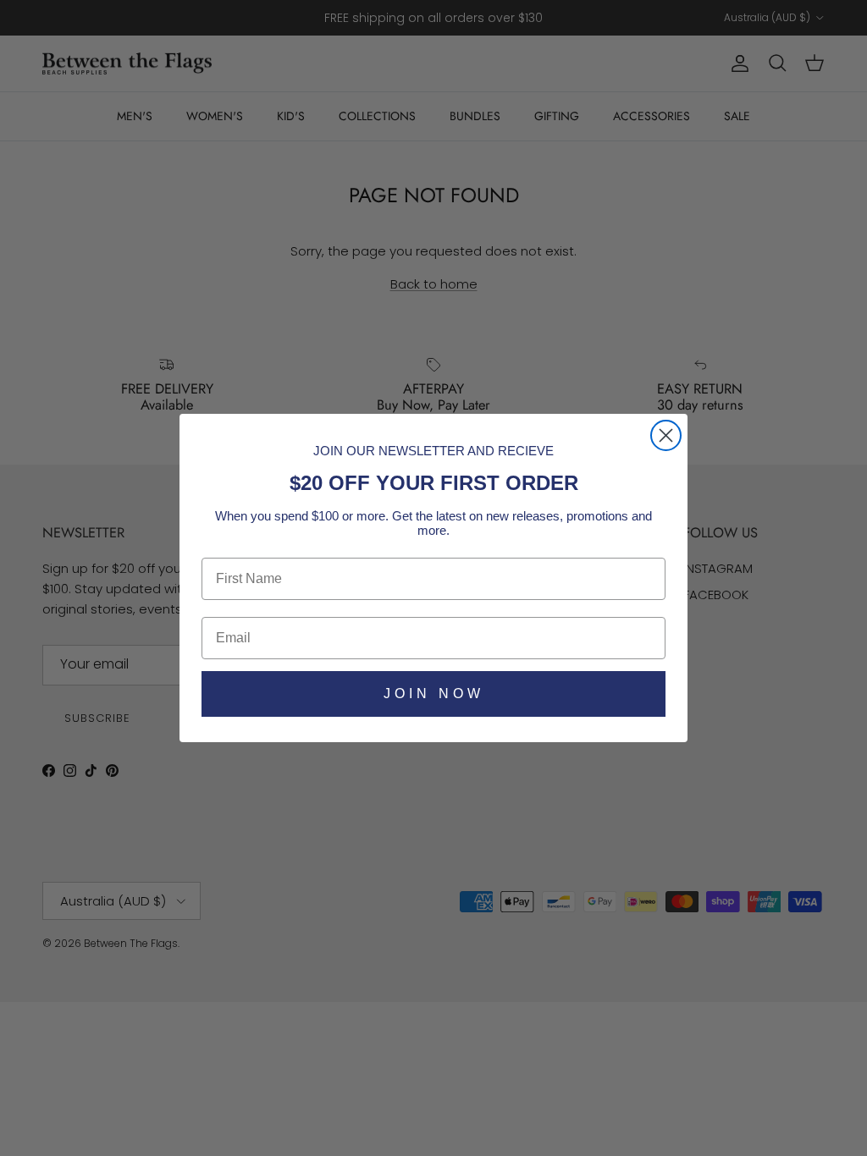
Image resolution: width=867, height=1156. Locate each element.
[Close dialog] (666, 435)
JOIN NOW (434, 693)
